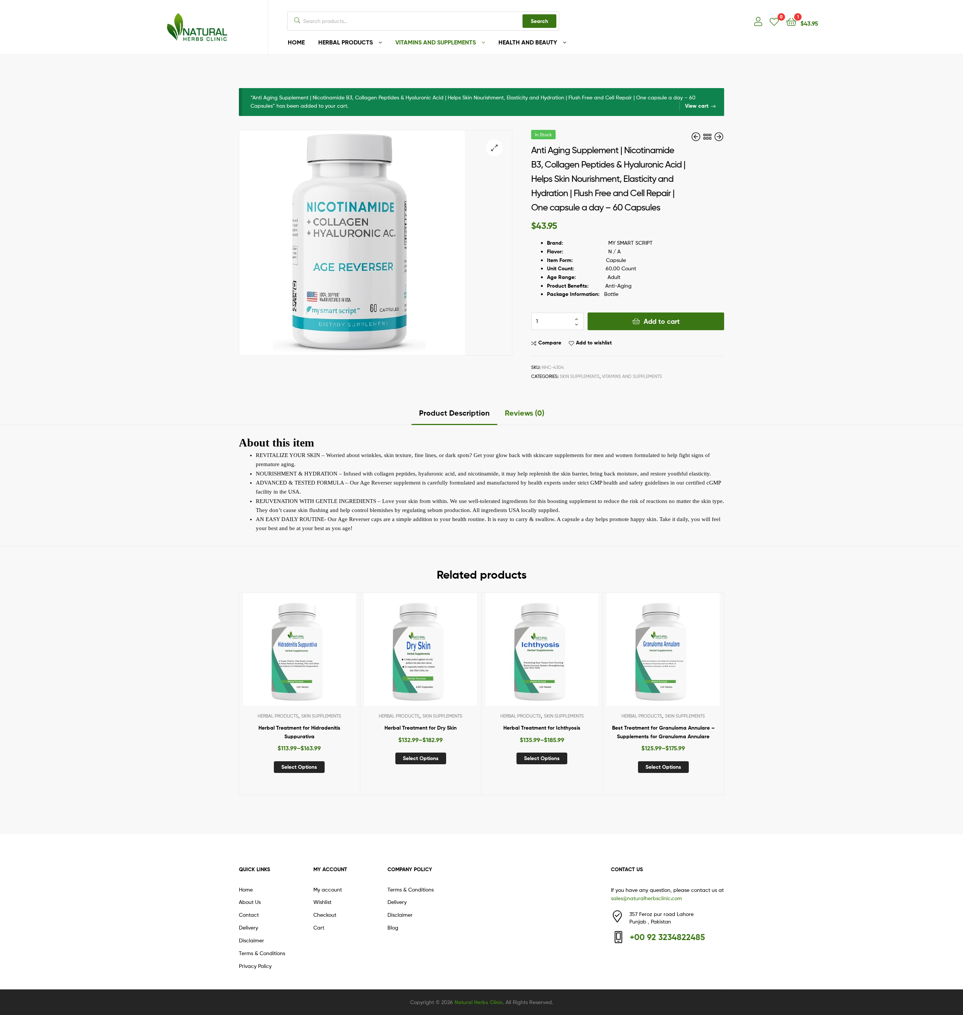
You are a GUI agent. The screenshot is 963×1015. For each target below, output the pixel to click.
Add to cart (662, 321)
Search (539, 21)
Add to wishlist (594, 342)
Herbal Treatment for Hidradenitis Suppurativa (299, 732)
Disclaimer (251, 940)
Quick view (317, 655)
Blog (392, 927)
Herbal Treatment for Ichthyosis (541, 727)
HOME (296, 42)
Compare (549, 342)
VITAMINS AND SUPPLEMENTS (435, 42)
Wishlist (322, 902)
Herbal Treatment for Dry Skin (420, 727)
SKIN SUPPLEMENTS (580, 376)
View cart (696, 105)
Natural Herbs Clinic (478, 1002)
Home (246, 889)
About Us (250, 902)
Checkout (324, 914)
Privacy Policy (255, 966)
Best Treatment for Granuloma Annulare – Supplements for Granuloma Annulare (663, 732)
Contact (249, 914)
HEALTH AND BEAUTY (527, 42)
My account (327, 889)
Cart (318, 927)
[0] (774, 21)
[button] (494, 147)
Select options (299, 767)
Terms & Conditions (262, 953)
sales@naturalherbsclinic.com (646, 898)
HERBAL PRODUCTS (345, 42)
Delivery (248, 927)
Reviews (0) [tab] (524, 413)
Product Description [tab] (454, 413)
